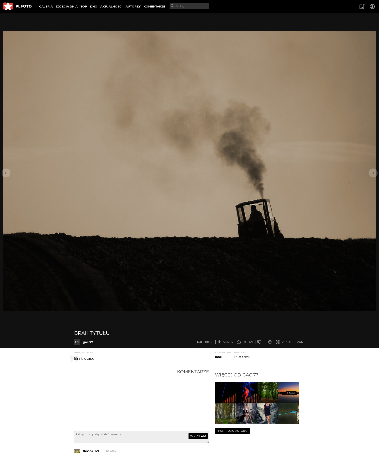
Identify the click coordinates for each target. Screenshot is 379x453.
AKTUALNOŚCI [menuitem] (111, 6)
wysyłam (198, 436)
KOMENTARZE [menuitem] (154, 6)
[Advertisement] (125, 398)
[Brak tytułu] (267, 392)
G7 (77, 342)
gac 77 (88, 342)
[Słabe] (259, 342)
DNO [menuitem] (93, 6)
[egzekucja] (246, 392)
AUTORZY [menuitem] (133, 6)
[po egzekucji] (225, 392)
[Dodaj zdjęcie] (362, 6)
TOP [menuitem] (84, 6)
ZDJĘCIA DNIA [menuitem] (67, 6)
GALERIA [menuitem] (46, 6)
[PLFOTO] (17, 6)
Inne (218, 357)
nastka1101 (91, 450)
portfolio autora (232, 430)
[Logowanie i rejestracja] (372, 6)
